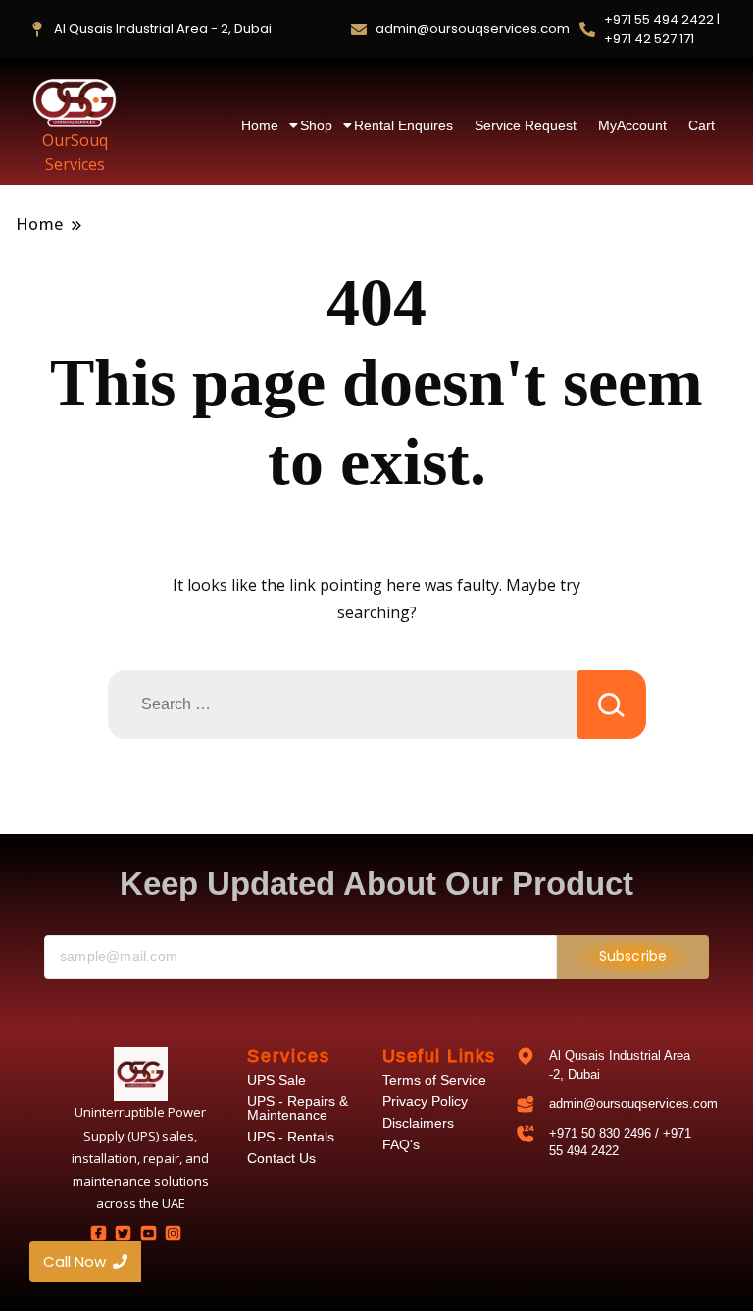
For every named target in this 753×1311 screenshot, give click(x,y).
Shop (316, 125)
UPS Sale (276, 1080)
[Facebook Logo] (98, 1232)
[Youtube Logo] (148, 1232)
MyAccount (632, 125)
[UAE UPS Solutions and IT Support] (141, 1074)
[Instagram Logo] (172, 1232)
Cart (701, 125)
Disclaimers (418, 1123)
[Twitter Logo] (123, 1232)
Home (259, 125)
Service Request (526, 125)
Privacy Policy (425, 1101)
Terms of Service (434, 1080)
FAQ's (401, 1144)
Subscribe (633, 956)
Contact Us (281, 1158)
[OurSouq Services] (74, 102)
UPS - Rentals (290, 1136)
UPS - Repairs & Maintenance (297, 1108)
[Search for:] (342, 704)
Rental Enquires (403, 125)
